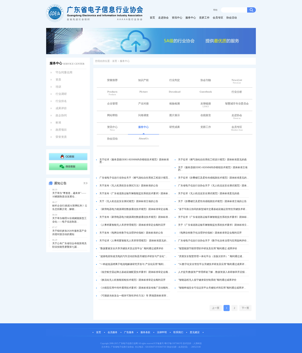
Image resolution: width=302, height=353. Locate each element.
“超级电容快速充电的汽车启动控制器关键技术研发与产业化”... (133, 256)
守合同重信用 (64, 72)
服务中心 (190, 17)
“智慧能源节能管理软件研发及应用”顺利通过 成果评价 (207, 248)
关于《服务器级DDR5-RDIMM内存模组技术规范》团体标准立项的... (212, 168)
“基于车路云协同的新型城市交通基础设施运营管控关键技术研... (212, 209)
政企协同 (61, 115)
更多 (85, 183)
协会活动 (231, 17)
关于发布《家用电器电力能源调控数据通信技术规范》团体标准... (134, 217)
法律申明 (162, 332)
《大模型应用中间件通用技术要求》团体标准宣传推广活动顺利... (134, 287)
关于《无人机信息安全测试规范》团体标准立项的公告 (128, 201)
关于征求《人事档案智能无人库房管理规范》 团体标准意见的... (133, 240)
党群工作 (204, 17)
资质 (58, 79)
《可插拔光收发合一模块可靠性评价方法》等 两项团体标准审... (133, 295)
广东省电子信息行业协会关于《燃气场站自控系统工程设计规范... (134, 177)
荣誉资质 (61, 136)
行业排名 (61, 101)
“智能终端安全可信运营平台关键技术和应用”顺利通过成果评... (212, 287)
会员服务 (112, 332)
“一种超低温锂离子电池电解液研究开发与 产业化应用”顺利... (132, 264)
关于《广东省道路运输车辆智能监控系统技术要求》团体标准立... (213, 225)
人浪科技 (197, 343)
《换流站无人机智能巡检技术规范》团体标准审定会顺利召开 (132, 280)
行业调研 (61, 93)
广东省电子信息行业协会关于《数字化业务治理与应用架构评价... (213, 240)
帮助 (215, 10)
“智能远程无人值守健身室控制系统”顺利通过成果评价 (207, 280)
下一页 (245, 308)
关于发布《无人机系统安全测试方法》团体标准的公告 (128, 185)
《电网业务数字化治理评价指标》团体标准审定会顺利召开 (210, 232)
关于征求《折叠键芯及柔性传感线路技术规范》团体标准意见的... (213, 177)
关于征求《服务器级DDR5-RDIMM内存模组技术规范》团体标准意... (134, 160)
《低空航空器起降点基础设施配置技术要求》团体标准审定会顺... (134, 272)
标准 (58, 122)
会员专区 (218, 17)
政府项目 (61, 129)
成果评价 (61, 108)
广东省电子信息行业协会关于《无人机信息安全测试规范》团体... (213, 185)
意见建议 (195, 332)
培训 (58, 86)
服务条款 (145, 332)
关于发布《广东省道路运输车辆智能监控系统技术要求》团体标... (134, 193)
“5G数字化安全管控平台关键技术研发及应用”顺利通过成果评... (212, 264)
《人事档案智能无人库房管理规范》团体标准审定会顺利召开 (132, 225)
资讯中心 (177, 17)
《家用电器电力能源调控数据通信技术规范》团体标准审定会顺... (134, 209)
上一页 (215, 308)
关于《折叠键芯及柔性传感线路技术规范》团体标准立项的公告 (212, 201)
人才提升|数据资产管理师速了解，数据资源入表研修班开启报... (212, 272)
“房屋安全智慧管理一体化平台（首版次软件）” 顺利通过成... (211, 256)
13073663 (176, 343)
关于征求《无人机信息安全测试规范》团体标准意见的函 (208, 193)
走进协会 (163, 17)
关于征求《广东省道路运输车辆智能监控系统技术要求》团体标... (213, 217)
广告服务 (129, 332)
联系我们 (178, 332)
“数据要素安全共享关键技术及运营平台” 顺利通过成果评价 (131, 248)
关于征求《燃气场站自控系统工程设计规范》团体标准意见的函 (212, 159)
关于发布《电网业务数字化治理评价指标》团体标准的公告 (131, 232)
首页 (152, 17)
